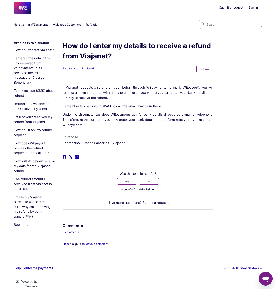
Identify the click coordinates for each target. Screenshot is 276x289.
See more (21, 225)
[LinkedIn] (77, 157)
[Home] (22, 7)
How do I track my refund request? (33, 132)
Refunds (91, 24)
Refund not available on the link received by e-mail (34, 106)
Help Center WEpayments (31, 24)
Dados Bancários (96, 143)
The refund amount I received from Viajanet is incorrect (33, 184)
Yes (127, 181)
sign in (76, 244)
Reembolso (71, 143)
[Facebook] (64, 157)
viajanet (119, 143)
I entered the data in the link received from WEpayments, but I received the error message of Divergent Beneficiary (32, 70)
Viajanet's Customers (67, 24)
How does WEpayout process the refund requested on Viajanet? (31, 148)
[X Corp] (71, 157)
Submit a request (231, 7)
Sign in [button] (253, 7)
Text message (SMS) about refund (34, 93)
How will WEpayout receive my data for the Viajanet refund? (34, 166)
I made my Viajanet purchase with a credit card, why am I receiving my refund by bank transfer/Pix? (32, 206)
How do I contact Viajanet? (34, 50)
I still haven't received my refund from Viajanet (33, 119)
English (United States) (242, 268)
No (149, 181)
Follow (205, 69)
